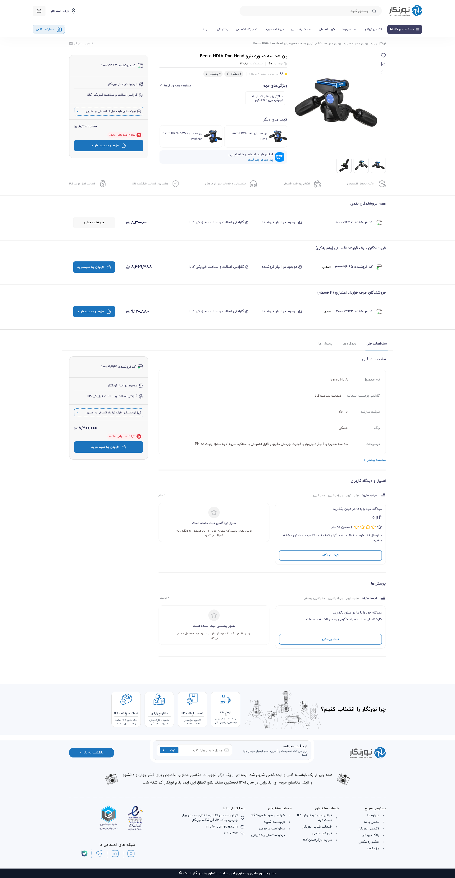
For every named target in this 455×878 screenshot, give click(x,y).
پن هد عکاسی (322, 43)
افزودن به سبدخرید (91, 267)
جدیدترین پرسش (314, 598)
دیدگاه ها (349, 343)
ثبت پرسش (330, 639)
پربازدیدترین (335, 495)
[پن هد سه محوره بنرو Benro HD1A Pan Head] (361, 165)
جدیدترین (319, 495)
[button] (383, 55)
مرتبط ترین (352, 495)
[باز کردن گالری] (336, 102)
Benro (272, 64)
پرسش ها (325, 343)
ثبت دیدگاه (330, 555)
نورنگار (382, 43)
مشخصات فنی (376, 343)
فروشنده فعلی (94, 222)
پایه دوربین (368, 43)
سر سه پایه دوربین (346, 43)
